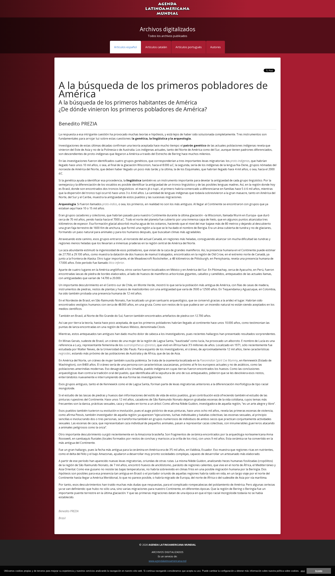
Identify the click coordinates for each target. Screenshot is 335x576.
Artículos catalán (156, 47)
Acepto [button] (318, 571)
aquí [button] (303, 571)
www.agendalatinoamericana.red (167, 561)
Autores (215, 47)
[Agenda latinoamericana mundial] (167, 8)
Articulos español (125, 47)
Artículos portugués (189, 47)
